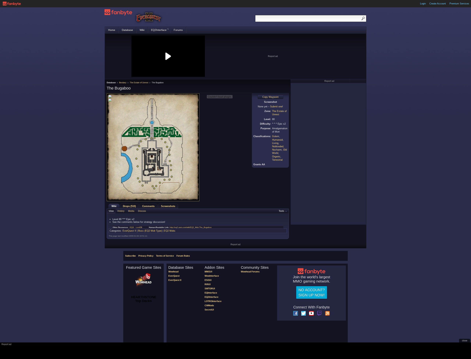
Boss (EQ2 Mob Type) (150, 230)
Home (111, 29)
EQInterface (211, 293)
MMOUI (208, 271)
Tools (281, 211)
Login (423, 3)
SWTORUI (210, 288)
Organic (276, 156)
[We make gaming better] (12, 3)
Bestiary (122, 82)
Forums (178, 29)
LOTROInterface (213, 301)
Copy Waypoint (270, 97)
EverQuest (174, 276)
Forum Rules (183, 256)
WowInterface (212, 276)
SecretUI (209, 309)
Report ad (273, 56)
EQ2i (132, 227)
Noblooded (277, 146)
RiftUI (207, 284)
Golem (275, 136)
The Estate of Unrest (139, 82)
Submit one (276, 106)
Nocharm (277, 149)
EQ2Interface (159, 29)
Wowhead (173, 271)
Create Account (437, 3)
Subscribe (130, 256)
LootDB (139, 227)
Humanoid (277, 139)
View (111, 211)
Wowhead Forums (250, 271)
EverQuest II (129, 230)
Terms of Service (165, 256)
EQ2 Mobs (169, 230)
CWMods (209, 305)
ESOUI (208, 280)
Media (131, 211)
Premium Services (459, 3)
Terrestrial (277, 159)
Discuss (142, 211)
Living (275, 143)
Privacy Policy (145, 256)
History (120, 211)
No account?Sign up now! (311, 292)
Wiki (142, 29)
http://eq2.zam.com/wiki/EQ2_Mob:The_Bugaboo (191, 227)
